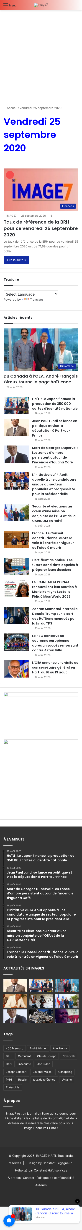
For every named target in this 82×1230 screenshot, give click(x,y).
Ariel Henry (60, 1048)
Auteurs (41, 1185)
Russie (22, 1079)
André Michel (38, 1048)
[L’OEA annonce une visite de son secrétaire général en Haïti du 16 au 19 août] (16, 669)
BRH (9, 1056)
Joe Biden (43, 1064)
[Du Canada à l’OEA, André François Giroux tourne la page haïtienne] (67, 985)
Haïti (9, 1064)
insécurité (24, 1064)
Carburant (24, 1056)
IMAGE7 (11, 215)
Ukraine (67, 1079)
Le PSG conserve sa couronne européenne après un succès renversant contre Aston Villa (55, 643)
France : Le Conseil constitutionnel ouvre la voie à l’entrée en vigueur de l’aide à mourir (53, 540)
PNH (9, 1079)
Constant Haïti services (50, 1170)
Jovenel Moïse (42, 1071)
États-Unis (12, 1087)
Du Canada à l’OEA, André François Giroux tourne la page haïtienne (41, 379)
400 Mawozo (14, 1048)
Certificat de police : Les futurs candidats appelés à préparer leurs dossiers (55, 565)
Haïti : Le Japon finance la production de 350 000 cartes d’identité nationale (55, 404)
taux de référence (44, 1079)
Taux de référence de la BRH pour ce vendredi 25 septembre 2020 (41, 228)
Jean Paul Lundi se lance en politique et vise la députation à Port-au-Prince (54, 428)
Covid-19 (68, 1056)
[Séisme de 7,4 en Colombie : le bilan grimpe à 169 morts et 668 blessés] (41, 1016)
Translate (36, 299)
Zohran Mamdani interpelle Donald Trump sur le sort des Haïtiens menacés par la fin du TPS (55, 616)
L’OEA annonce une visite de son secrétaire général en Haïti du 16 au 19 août (55, 667)
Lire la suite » (16, 260)
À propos (14, 1178)
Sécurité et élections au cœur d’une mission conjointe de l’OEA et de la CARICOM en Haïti (54, 513)
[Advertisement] (41, 53)
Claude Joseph (46, 1056)
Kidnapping (65, 1071)
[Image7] (41, 5)
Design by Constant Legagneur (50, 1163)
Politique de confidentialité (55, 1178)
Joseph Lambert (16, 1071)
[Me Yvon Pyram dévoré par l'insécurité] (67, 1016)
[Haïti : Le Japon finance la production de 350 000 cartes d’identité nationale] (16, 405)
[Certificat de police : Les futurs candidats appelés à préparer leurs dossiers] (16, 566)
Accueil (11, 108)
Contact (28, 1178)
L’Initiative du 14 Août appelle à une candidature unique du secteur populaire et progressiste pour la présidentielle (54, 484)
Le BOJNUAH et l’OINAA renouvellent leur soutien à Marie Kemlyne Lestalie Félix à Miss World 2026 (54, 589)
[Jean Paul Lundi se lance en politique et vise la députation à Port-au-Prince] (16, 427)
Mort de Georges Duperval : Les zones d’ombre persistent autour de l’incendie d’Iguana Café (55, 455)
